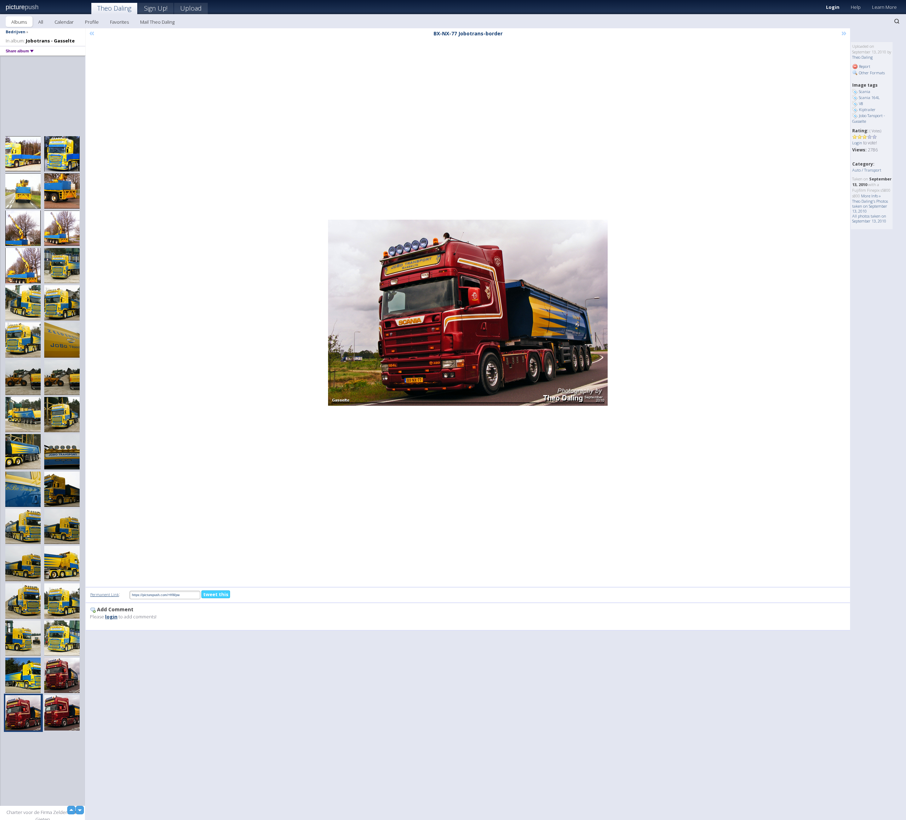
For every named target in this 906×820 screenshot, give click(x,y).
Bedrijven (15, 31)
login (111, 616)
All (40, 22)
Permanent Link (104, 594)
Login (832, 7)
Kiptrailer (867, 109)
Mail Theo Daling (157, 22)
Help (856, 7)
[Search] (896, 21)
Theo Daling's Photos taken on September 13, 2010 (870, 206)
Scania (864, 91)
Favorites (119, 22)
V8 (861, 103)
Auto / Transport (866, 170)
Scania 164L (869, 97)
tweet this (215, 594)
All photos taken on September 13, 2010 (869, 218)
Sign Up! (155, 8)
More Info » (871, 195)
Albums (19, 22)
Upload (191, 8)
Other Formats (871, 72)
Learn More (884, 7)
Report (864, 66)
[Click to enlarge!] (468, 313)
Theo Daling (114, 8)
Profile (92, 22)
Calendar (64, 22)
